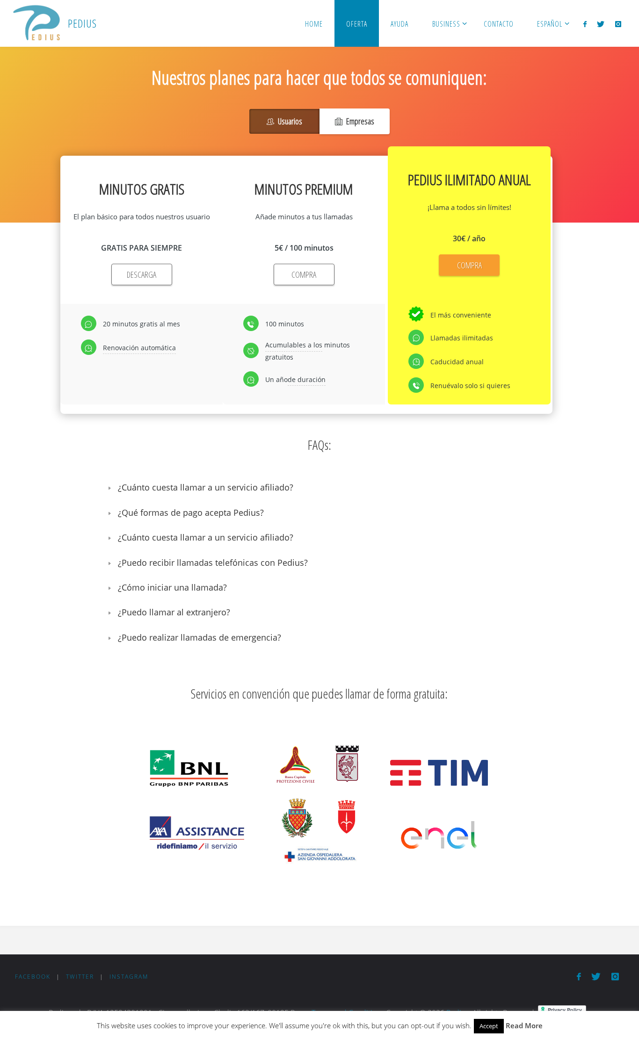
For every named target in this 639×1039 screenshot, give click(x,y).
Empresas (360, 121)
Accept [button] (488, 1026)
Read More (524, 1025)
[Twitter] (601, 24)
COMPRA (303, 274)
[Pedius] (36, 23)
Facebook (33, 977)
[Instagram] (618, 24)
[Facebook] (585, 24)
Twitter (80, 977)
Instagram (128, 977)
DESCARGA (141, 274)
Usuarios (290, 121)
